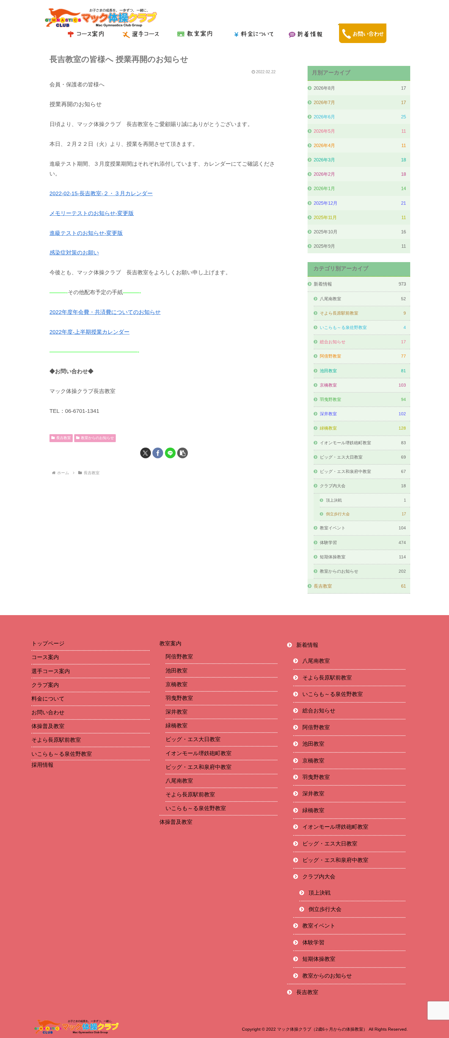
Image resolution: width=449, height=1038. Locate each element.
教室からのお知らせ (97, 438)
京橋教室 (177, 684)
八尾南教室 (179, 781)
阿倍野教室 (179, 657)
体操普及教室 (47, 726)
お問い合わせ (47, 712)
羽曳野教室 (179, 698)
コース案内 (45, 657)
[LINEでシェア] (170, 453)
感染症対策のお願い (74, 253)
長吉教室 (63, 438)
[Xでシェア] (145, 453)
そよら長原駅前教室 (56, 740)
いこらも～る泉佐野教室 (61, 754)
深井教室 (177, 712)
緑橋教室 (177, 726)
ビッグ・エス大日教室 (193, 739)
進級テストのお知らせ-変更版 (86, 233)
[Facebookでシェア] (157, 453)
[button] (182, 453)
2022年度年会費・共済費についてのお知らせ (105, 312)
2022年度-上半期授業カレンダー (89, 332)
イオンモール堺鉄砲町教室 (199, 753)
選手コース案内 (50, 671)
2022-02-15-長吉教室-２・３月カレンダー (101, 193)
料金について (47, 699)
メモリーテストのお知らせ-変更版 (91, 213)
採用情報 (42, 765)
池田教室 (177, 671)
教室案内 (170, 643)
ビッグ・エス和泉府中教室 (199, 767)
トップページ (47, 643)
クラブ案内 (45, 685)
